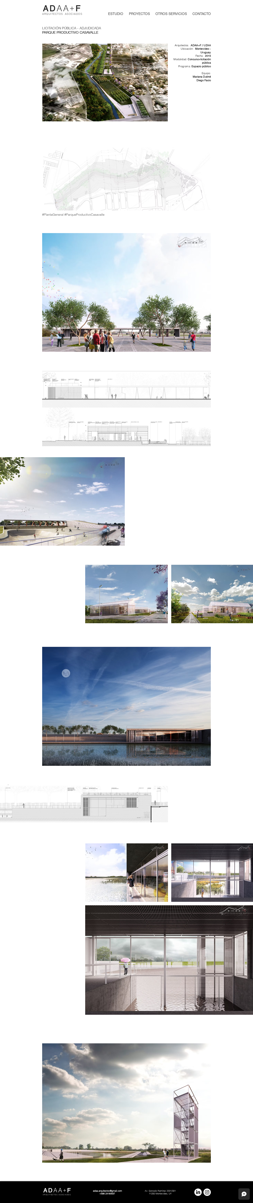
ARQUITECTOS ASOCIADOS (62, 14)
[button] (126, 389)
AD (50, 8)
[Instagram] (207, 1192)
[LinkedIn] (198, 1192)
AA (63, 8)
